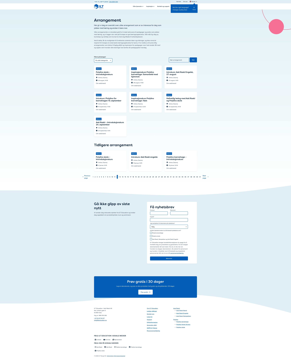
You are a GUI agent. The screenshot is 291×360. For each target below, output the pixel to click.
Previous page (87, 177)
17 (130, 177)
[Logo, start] (99, 6)
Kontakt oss (150, 314)
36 (185, 177)
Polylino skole (180, 327)
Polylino (175, 319)
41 (200, 177)
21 (141, 177)
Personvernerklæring (153, 331)
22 (144, 177)
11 (114, 177)
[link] (110, 77)
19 (136, 177)
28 (162, 177)
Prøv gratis (144, 292)
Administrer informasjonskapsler (116, 356)
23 (147, 177)
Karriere (178, 1)
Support (149, 319)
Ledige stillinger (152, 311)
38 (191, 177)
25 (153, 177)
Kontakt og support (163, 6)
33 (176, 177)
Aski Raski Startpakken (183, 316)
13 (120, 177)
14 (122, 177)
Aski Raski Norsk (181, 310)
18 (133, 177)
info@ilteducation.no (100, 320)
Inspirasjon (149, 6)
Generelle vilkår (152, 325)
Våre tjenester (137, 6)
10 (112, 177)
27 (159, 177)
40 (197, 177)
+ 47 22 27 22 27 (99, 318)
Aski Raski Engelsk (182, 313)
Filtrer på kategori (100, 57)
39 (194, 177)
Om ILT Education (152, 308)
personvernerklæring (176, 253)
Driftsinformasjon (152, 322)
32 (173, 177)
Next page (204, 177)
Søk (193, 60)
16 (128, 177)
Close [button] (194, 9)
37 (188, 177)
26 (156, 177)
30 (168, 177)
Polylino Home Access (183, 324)
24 (150, 177)
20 (139, 177)
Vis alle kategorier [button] (103, 60)
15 (125, 177)
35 (182, 177)
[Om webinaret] (110, 75)
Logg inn (149, 317)
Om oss (185, 1)
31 (170, 177)
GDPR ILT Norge (152, 328)
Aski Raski (176, 308)
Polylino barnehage (182, 321)
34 (179, 177)
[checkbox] (169, 236)
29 (165, 177)
